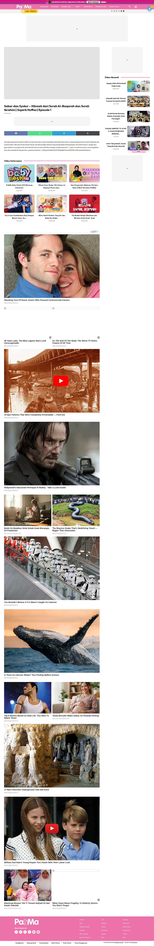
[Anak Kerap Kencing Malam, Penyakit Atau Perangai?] (138, 116)
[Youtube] (121, 11)
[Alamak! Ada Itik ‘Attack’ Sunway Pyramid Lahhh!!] (138, 101)
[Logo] (24, 7)
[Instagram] (114, 11)
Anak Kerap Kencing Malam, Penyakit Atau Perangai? (116, 116)
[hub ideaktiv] (135, 5)
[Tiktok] (119, 11)
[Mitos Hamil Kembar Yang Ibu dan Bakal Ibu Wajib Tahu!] (52, 204)
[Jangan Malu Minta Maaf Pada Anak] (138, 86)
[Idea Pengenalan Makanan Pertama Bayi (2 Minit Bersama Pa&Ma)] (84, 173)
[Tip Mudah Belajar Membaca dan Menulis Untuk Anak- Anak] (84, 204)
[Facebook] (112, 11)
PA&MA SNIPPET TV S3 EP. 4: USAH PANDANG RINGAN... (116, 131)
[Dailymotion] (123, 11)
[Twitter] (116, 11)
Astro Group (134, 942)
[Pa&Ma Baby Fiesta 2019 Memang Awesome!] (19, 173)
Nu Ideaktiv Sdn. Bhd (118, 942)
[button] (129, 6)
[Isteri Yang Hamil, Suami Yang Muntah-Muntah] (138, 146)
